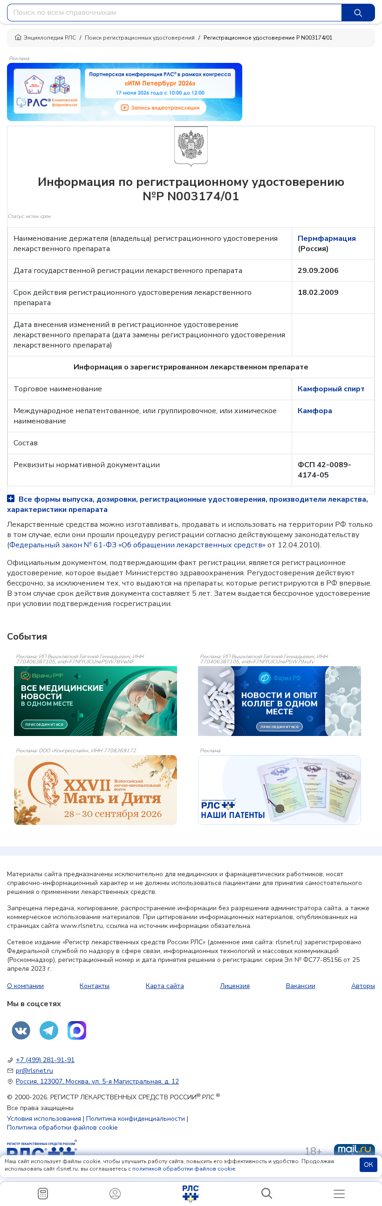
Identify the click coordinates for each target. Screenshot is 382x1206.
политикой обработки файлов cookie (183, 1168)
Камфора (315, 411)
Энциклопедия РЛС (50, 37)
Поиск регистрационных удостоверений (140, 37)
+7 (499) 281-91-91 (45, 1060)
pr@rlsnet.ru (34, 1070)
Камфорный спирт (331, 389)
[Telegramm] (49, 1030)
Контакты (94, 985)
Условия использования (44, 1118)
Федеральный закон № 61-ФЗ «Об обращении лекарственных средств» (137, 545)
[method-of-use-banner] (124, 91)
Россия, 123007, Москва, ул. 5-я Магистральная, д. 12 (97, 1081)
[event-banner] (95, 790)
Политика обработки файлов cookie (62, 1127)
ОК (368, 1164)
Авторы (363, 985)
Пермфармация (327, 238)
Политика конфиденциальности (135, 1118)
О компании (25, 985)
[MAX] (77, 1030)
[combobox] (174, 12)
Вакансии (300, 985)
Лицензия (235, 985)
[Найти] (358, 12)
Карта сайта (165, 985)
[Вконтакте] (21, 1030)
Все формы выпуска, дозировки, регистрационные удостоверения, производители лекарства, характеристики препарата (187, 504)
